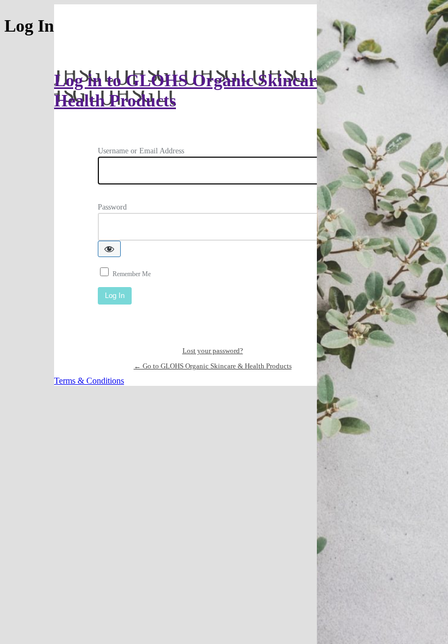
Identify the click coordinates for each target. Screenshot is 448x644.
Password (112, 207)
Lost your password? (212, 351)
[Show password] (109, 249)
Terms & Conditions (89, 380)
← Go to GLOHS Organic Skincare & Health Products (213, 366)
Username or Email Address (141, 151)
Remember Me (132, 274)
